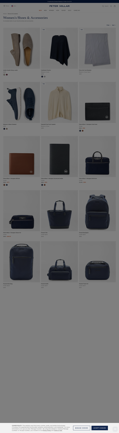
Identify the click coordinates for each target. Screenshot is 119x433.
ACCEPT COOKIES (99, 428)
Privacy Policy (47, 430)
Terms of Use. (58, 430)
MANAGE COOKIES (81, 428)
